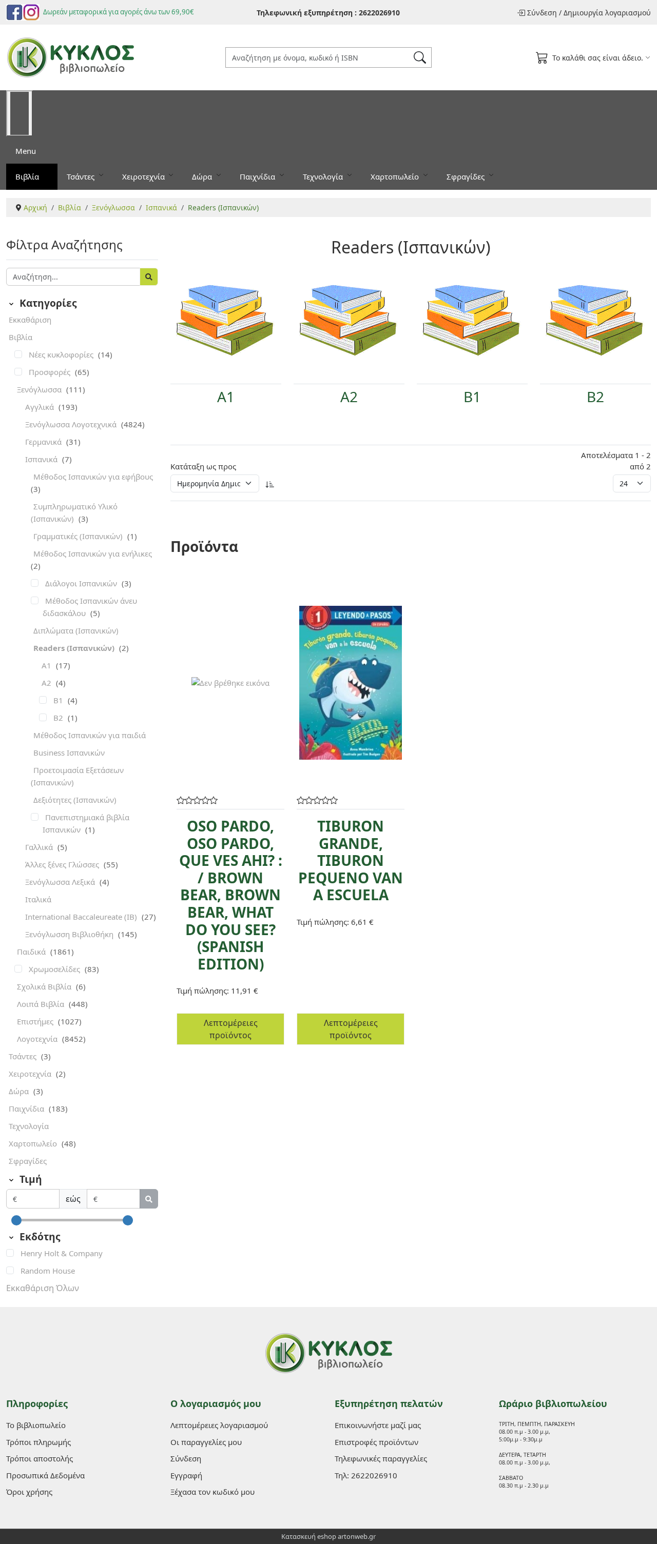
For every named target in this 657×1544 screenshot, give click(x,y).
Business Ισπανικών (69, 752)
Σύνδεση (542, 12)
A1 (47, 665)
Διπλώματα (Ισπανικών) (76, 630)
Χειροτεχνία (144, 176)
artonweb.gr (357, 1536)
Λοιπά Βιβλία (41, 1004)
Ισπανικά (42, 459)
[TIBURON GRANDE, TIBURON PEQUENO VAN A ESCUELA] (350, 683)
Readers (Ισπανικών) (75, 648)
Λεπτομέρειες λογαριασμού (219, 1425)
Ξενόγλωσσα (40, 389)
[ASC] (270, 483)
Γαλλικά (40, 847)
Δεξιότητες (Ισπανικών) (75, 800)
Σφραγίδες (467, 176)
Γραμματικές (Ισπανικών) (79, 536)
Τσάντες (81, 176)
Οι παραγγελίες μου (206, 1442)
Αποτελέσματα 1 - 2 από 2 (616, 461)
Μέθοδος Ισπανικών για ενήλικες (92, 553)
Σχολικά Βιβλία (45, 986)
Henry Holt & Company (62, 1253)
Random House (48, 1270)
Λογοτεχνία (38, 1039)
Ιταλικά (38, 899)
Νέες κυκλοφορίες (62, 354)
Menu (25, 151)
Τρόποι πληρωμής (38, 1442)
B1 (59, 700)
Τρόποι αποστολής (39, 1458)
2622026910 (379, 12)
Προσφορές (50, 372)
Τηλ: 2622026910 (366, 1475)
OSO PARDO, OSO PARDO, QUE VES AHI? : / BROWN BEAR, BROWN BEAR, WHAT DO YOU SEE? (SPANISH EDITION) (230, 895)
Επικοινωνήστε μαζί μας (378, 1425)
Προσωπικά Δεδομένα (45, 1475)
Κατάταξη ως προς (203, 466)
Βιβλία (28, 176)
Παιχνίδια (258, 176)
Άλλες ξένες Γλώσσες (63, 864)
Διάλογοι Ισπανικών (82, 583)
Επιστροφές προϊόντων (376, 1442)
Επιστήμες (36, 1021)
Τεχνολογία (324, 176)
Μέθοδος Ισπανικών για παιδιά (89, 735)
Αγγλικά (40, 407)
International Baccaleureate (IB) (82, 917)
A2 (47, 683)
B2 (59, 717)
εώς (73, 1198)
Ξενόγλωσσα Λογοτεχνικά (72, 424)
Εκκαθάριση (30, 319)
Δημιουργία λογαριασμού (607, 12)
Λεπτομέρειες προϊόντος (231, 1029)
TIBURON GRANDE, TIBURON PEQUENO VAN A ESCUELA (350, 860)
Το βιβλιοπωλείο (36, 1425)
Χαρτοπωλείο (396, 176)
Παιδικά (32, 951)
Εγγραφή (186, 1475)
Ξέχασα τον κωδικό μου (212, 1492)
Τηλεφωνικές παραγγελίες (381, 1458)
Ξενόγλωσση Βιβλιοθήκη (70, 934)
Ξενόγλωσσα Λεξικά (61, 882)
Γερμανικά (44, 442)
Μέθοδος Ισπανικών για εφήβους (93, 476)
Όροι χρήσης (29, 1492)
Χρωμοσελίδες (55, 969)
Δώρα (203, 176)
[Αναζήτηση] (149, 277)
